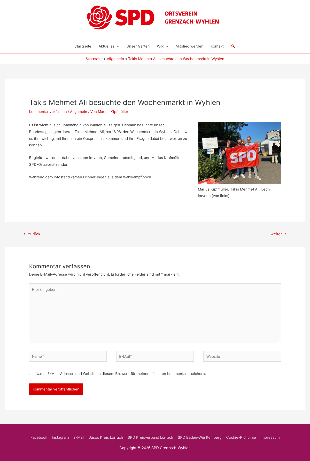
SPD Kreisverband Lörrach (150, 437)
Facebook (39, 437)
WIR (160, 46)
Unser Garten (138, 46)
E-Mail (78, 437)
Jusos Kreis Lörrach (106, 437)
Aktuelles (107, 46)
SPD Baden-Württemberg (200, 437)
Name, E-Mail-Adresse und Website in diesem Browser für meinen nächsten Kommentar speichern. (121, 373)
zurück (31, 234)
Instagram (60, 437)
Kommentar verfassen (48, 111)
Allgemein (78, 111)
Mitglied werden (189, 46)
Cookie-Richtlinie (241, 437)
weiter (279, 234)
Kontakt (217, 46)
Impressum (270, 437)
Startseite (82, 46)
